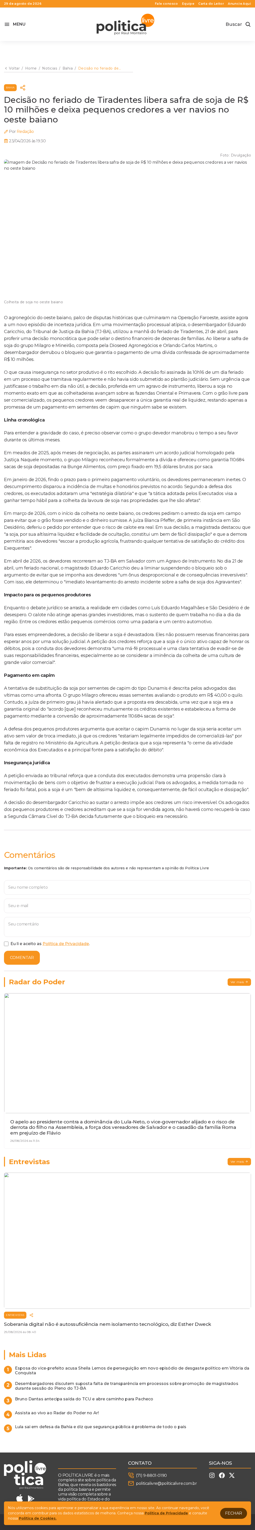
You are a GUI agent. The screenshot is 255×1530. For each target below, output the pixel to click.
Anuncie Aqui (239, 3)
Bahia (10, 87)
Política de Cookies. (38, 1518)
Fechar (233, 1513)
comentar (22, 957)
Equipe (188, 3)
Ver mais (237, 982)
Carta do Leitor (211, 3)
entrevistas (15, 1315)
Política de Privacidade (66, 943)
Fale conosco (166, 3)
